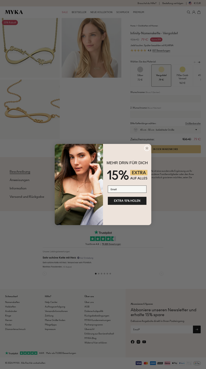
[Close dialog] (147, 148)
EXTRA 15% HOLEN (127, 201)
